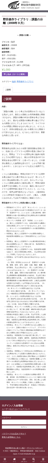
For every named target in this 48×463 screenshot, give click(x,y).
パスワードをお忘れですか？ (14, 434)
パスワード (6, 418)
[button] (43, 346)
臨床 (14, 82)
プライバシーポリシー (34, 448)
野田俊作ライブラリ (25, 82)
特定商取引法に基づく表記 (15, 448)
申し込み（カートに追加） (15, 74)
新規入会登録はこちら (11, 437)
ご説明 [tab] (8, 90)
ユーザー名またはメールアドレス (16, 409)
